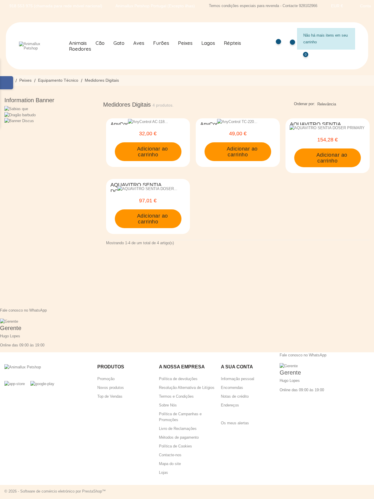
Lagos (208, 43)
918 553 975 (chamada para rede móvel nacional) (55, 6)
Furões (161, 43)
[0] (300, 58)
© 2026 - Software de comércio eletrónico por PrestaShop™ (55, 491)
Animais (78, 43)
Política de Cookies (175, 446)
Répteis (232, 43)
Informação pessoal (237, 379)
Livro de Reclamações (178, 428)
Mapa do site (170, 464)
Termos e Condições (176, 396)
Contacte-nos (170, 455)
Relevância (326, 104)
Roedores (80, 49)
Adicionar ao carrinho (151, 152)
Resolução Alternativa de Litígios (186, 387)
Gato (118, 43)
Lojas (163, 472)
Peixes (185, 43)
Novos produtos (110, 387)
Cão (100, 43)
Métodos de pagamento (179, 437)
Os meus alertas (235, 423)
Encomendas (232, 387)
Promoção (106, 379)
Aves (138, 43)
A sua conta (237, 366)
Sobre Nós (168, 405)
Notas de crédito (235, 396)
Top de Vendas (109, 396)
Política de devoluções (178, 379)
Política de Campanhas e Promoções (180, 417)
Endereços (230, 405)
